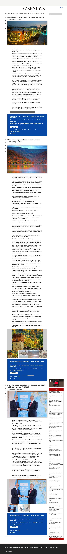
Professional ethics (14, 547)
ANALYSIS (37, 13)
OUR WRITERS (23, 14)
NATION (6, 13)
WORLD (9, 13)
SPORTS (18, 14)
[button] (6, 17)
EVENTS (6, 14)
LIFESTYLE (42, 13)
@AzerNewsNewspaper (15, 131)
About (6, 547)
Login (62, 7)
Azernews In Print (39, 547)
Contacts (23, 547)
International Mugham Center (15, 111)
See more (56, 539)
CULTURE (14, 14)
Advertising (30, 547)
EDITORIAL (34, 13)
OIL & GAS (16, 13)
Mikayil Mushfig (25, 111)
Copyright (56, 547)
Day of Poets (31, 111)
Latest (56, 389)
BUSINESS (12, 13)
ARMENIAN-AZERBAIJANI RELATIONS (25, 13)
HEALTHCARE (10, 14)
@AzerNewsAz (30, 129)
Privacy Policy (48, 547)
